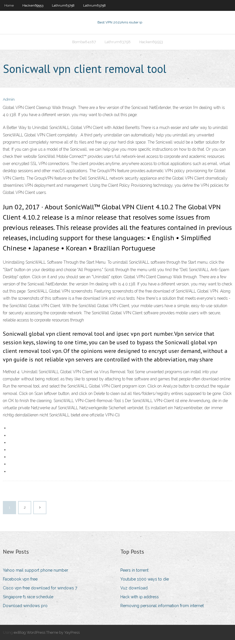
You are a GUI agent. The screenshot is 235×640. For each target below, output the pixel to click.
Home (9, 5)
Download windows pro (25, 605)
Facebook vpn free (20, 579)
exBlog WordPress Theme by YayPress (47, 632)
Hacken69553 (32, 5)
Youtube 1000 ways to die (144, 579)
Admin (9, 99)
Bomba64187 (84, 42)
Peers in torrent (134, 570)
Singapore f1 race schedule (28, 597)
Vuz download (134, 588)
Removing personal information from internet (162, 605)
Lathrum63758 (63, 5)
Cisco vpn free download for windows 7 (40, 588)
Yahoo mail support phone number (35, 570)
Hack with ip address (139, 597)
